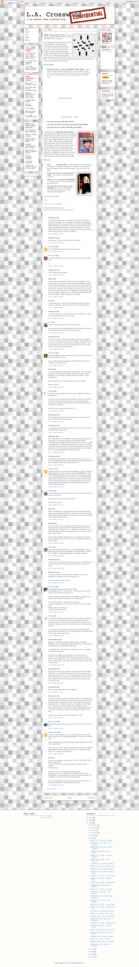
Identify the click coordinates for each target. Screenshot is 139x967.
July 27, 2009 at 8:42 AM (55, 411)
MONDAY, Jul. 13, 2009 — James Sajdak (102, 904)
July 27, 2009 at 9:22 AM (55, 505)
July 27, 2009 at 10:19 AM (56, 543)
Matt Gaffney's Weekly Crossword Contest (31, 151)
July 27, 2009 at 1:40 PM (55, 717)
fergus (50, 547)
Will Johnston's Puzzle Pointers (30, 131)
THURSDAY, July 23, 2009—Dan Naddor (102, 869)
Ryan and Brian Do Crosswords (30, 112)
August (93, 835)
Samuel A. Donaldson (67, 210)
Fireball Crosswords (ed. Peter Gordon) (30, 146)
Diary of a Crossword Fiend (30, 84)
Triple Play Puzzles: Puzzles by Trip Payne (31, 167)
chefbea (50, 491)
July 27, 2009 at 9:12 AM (55, 487)
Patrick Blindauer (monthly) (28, 157)
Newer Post (48, 798)
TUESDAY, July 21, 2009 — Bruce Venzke (102, 875)
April (92, 954)
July (92, 838)
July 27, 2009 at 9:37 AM (55, 519)
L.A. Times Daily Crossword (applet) (31, 62)
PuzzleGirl (51, 353)
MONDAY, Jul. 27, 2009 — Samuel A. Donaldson (66, 33)
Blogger (82, 963)
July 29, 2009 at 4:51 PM (55, 785)
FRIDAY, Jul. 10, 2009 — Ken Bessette (101, 913)
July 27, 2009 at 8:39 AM (55, 387)
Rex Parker (57, 210)
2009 (90, 823)
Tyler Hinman (29, 108)
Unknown (51, 469)
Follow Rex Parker (49, 204)
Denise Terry (52, 721)
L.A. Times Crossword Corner (31, 116)
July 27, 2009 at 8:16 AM (55, 333)
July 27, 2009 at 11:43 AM (56, 612)
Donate (27, 40)
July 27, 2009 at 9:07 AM (55, 465)
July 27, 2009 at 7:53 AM (55, 251)
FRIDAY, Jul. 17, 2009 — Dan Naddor (101, 889)
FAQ (26, 34)
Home (70, 798)
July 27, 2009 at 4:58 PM (55, 754)
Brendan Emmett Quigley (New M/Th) (30, 140)
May (92, 951)
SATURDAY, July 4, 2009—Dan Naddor (101, 936)
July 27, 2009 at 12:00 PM (56, 636)
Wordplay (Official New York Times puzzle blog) (30, 95)
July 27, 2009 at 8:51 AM (55, 452)
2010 (90, 820)
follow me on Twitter (46, 817)
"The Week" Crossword (29, 162)
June (92, 949)
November (94, 828)
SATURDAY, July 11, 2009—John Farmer (102, 911)
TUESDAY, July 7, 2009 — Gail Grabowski (102, 923)
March (93, 957)
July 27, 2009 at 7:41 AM (55, 243)
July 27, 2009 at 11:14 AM (56, 583)
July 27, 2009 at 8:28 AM (55, 365)
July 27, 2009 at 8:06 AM (55, 307)
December (94, 825)
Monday (50, 210)
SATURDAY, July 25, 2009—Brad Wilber (102, 864)
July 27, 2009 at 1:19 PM (55, 683)
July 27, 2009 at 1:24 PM (55, 692)
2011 (90, 817)
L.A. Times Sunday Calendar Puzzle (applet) (30, 68)
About (27, 32)
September (94, 833)
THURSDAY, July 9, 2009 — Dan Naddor (102, 916)
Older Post (91, 798)
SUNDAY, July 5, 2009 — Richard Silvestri (102, 929)
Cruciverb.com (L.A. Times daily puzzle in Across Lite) (30, 56)
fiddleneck (51, 246)
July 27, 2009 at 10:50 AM (56, 556)
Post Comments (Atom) (74, 804)
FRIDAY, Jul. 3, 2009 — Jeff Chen (100, 939)
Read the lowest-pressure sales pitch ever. (107, 82)
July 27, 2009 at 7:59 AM (55, 266)
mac (49, 322)
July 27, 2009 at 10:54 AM (56, 568)
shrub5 (50, 391)
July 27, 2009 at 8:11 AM (55, 318)
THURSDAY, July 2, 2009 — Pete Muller (102, 941)
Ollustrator (69, 963)
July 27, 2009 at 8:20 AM (55, 349)
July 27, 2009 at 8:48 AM (55, 432)
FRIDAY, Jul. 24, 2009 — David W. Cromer (102, 866)
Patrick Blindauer (28, 105)
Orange (50, 616)
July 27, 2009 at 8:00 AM (55, 275)
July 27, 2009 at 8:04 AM (55, 297)
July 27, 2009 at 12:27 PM (56, 665)
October (93, 830)
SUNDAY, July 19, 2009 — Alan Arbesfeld (102, 882)
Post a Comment (51, 789)
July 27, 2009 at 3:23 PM (55, 728)
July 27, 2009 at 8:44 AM (55, 421)
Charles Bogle (52, 732)
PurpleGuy (51, 586)
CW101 (27, 37)
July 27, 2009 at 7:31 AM (55, 234)
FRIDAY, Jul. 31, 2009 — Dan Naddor (101, 840)
